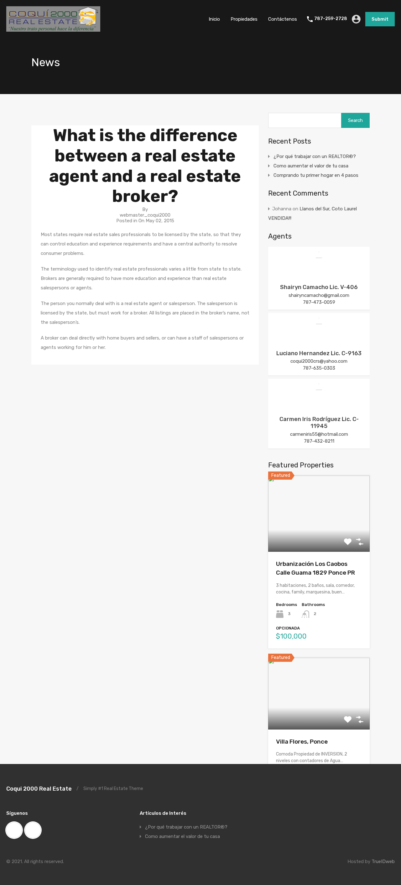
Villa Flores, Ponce (302, 741)
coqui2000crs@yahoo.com (318, 361)
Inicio (214, 19)
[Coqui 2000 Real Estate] (53, 29)
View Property (319, 536)
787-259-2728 (330, 18)
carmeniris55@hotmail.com (319, 434)
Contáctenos (282, 19)
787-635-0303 (319, 368)
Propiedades (244, 19)
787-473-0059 (319, 302)
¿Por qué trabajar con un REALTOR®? (314, 156)
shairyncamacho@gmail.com (319, 295)
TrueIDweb (383, 861)
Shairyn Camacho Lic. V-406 (319, 287)
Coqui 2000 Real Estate (39, 789)
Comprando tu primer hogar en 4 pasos (315, 175)
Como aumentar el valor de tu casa (310, 166)
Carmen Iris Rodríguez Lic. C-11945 (319, 422)
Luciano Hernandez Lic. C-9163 (319, 353)
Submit (380, 19)
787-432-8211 (319, 441)
